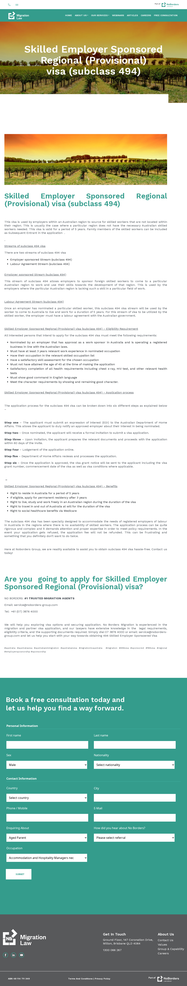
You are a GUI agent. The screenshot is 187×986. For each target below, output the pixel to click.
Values (162, 944)
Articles (132, 15)
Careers (146, 15)
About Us (81, 15)
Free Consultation (166, 15)
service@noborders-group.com (36, 605)
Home (68, 15)
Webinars (118, 15)
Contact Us (165, 940)
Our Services (99, 15)
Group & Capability (171, 949)
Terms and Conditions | (81, 978)
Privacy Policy (102, 978)
